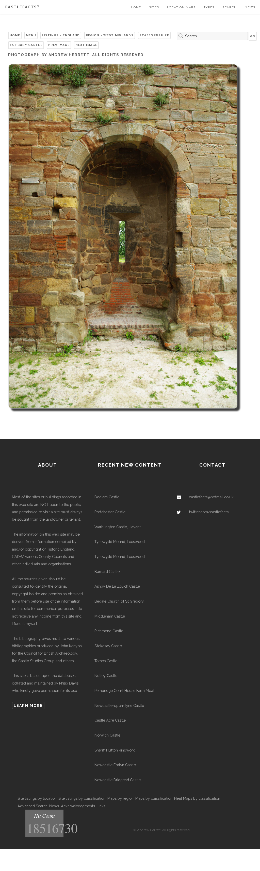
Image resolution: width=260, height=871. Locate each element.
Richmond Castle (108, 631)
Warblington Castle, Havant (117, 527)
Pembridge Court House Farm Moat (124, 690)
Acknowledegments (78, 806)
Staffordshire (154, 35)
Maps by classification (153, 798)
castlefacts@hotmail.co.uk (211, 497)
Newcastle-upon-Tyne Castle (119, 705)
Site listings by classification (81, 798)
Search (229, 7)
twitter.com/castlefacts (209, 512)
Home (136, 7)
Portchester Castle (109, 512)
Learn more (28, 705)
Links (101, 806)
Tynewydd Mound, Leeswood (119, 541)
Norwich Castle (107, 735)
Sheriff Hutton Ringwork (114, 750)
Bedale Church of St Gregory (119, 601)
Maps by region (120, 798)
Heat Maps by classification (197, 798)
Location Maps (181, 7)
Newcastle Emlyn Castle (115, 765)
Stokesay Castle (108, 646)
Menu (31, 35)
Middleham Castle (109, 616)
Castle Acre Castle (110, 720)
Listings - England (61, 35)
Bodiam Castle (106, 497)
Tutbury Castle (26, 45)
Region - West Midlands (110, 35)
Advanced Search (32, 806)
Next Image (86, 45)
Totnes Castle (105, 661)
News (250, 7)
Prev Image (59, 45)
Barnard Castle (107, 571)
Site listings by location (37, 798)
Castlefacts (22, 7)
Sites (154, 7)
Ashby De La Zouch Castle (117, 586)
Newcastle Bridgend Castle (117, 780)
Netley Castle (105, 675)
